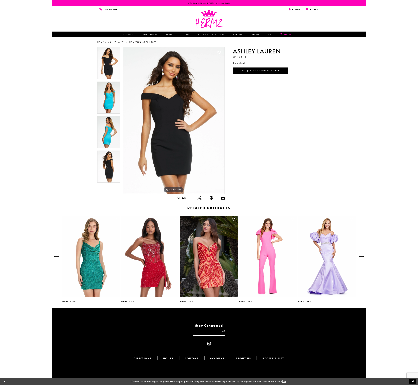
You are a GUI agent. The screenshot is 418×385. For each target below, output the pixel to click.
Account (217, 358)
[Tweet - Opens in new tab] (199, 198)
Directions (143, 358)
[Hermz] (209, 19)
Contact (192, 358)
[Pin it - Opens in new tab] (211, 198)
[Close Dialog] (5, 381)
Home (100, 42)
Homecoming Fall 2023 (142, 42)
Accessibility (273, 358)
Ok (412, 381)
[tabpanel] (108, 64)
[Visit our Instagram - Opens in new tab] (209, 344)
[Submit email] (223, 332)
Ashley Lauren (116, 42)
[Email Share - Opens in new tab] (223, 198)
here (284, 381)
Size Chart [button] (239, 63)
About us (243, 358)
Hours (168, 358)
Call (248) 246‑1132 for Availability (260, 71)
